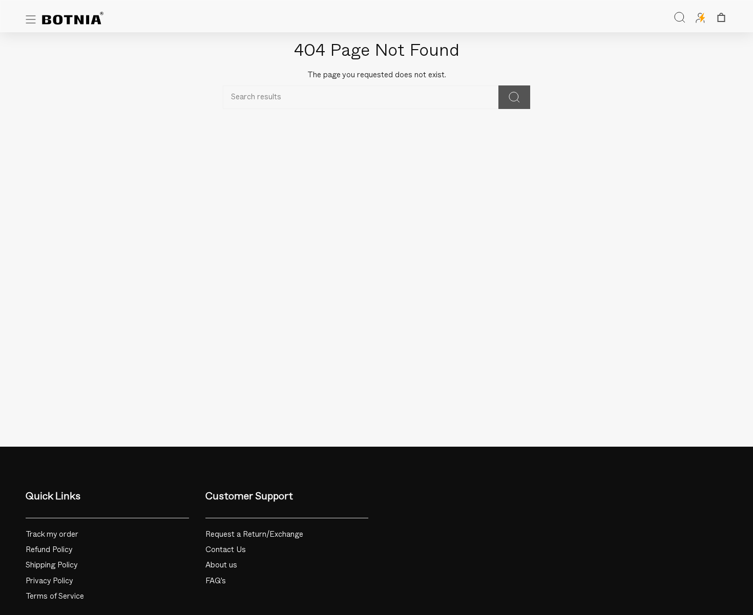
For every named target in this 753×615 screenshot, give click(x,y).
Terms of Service (55, 596)
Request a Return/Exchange (254, 534)
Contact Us (225, 550)
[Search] (514, 97)
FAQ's (215, 581)
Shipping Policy (52, 565)
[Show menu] (30, 19)
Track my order (52, 534)
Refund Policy (49, 550)
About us (221, 565)
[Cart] (721, 17)
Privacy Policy (49, 581)
